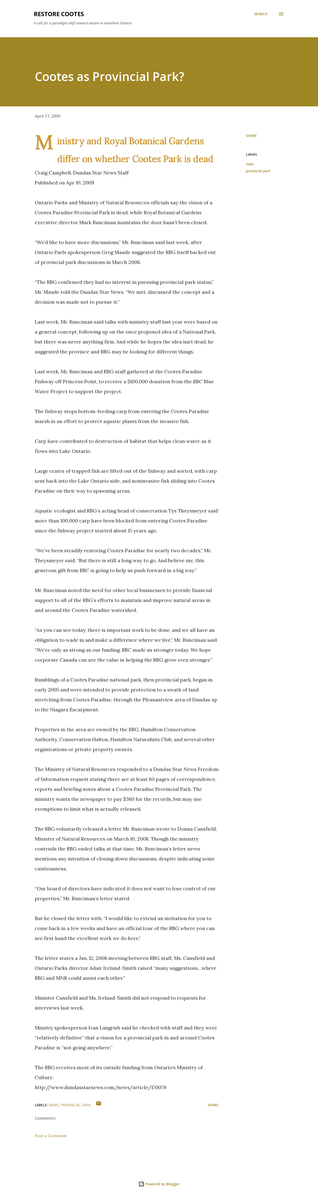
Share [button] (251, 135)
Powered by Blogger (162, 1184)
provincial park (258, 171)
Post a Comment (51, 1135)
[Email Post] (99, 1105)
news (250, 164)
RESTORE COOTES (59, 14)
